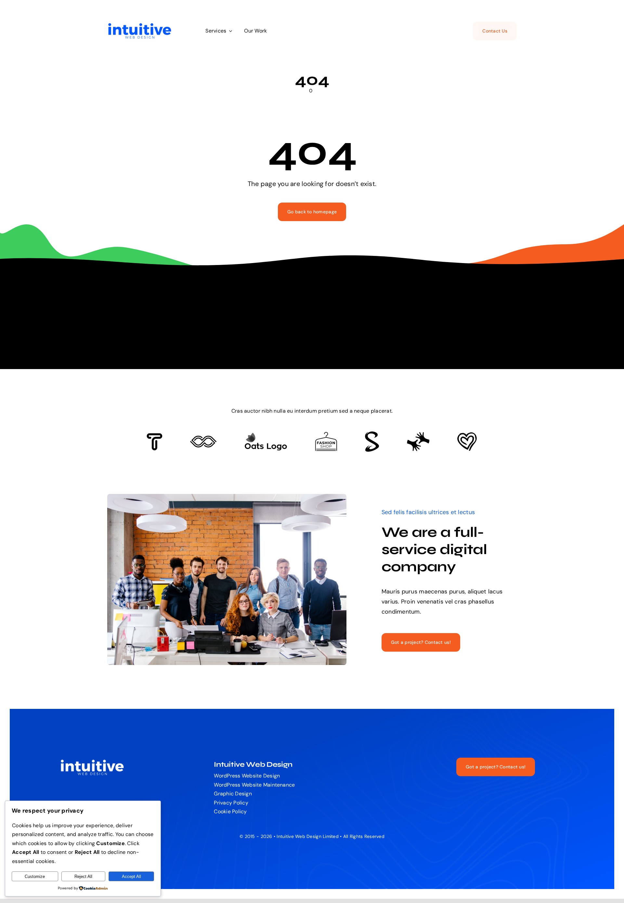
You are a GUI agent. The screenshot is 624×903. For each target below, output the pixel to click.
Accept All (131, 876)
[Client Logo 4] (326, 435)
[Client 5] (203, 439)
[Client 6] (154, 436)
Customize (35, 876)
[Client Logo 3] (418, 435)
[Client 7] (372, 434)
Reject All (83, 876)
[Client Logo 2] (467, 435)
